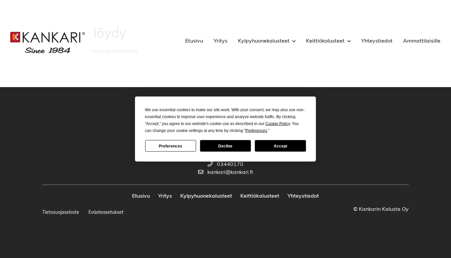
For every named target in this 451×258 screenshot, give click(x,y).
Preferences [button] (256, 130)
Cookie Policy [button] (277, 123)
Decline (225, 146)
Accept (280, 146)
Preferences (170, 146)
